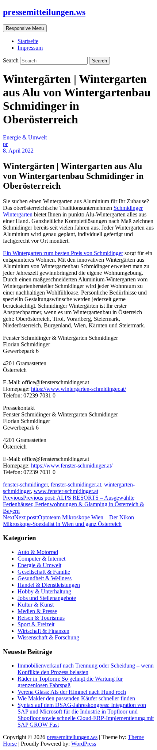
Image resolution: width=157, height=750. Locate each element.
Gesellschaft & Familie (44, 572)
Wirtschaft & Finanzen (43, 631)
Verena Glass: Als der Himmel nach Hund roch (72, 692)
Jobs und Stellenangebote (47, 598)
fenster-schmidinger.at (76, 484)
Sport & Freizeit (36, 624)
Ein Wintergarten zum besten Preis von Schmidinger (63, 253)
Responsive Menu (25, 28)
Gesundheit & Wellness (45, 578)
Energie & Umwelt (25, 137)
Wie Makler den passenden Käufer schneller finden (76, 698)
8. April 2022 (18, 150)
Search (11, 60)
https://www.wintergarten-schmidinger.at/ (78, 389)
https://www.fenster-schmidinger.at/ (71, 465)
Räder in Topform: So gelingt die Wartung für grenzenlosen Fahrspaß (70, 682)
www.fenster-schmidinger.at (66, 491)
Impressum (30, 48)
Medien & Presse (37, 611)
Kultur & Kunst (36, 604)
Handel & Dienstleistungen (49, 585)
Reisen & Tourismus (41, 618)
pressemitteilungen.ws (44, 12)
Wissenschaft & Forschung (48, 637)
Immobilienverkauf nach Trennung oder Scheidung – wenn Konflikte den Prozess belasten (86, 668)
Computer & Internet (41, 558)
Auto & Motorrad (38, 552)
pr (5, 144)
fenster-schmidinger (25, 484)
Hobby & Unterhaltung (44, 591)
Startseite (28, 41)
